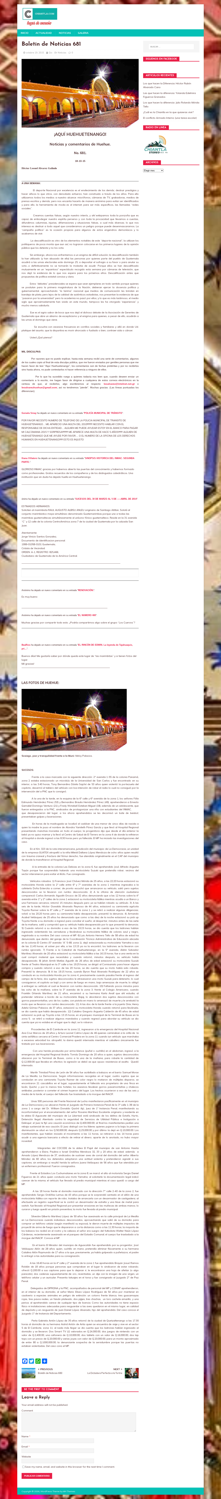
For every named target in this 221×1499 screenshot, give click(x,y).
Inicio (24, 32)
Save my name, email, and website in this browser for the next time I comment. (70, 1466)
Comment (27, 1410)
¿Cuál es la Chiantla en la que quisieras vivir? (168, 112)
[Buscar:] (171, 47)
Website (26, 1456)
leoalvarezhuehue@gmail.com (39, 387)
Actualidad (44, 32)
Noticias (65, 32)
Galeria (83, 32)
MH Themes (69, 1491)
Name (25, 1436)
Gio (50, 52)
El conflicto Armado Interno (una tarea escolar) (170, 117)
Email (25, 1446)
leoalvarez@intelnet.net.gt (119, 383)
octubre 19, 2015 (35, 52)
